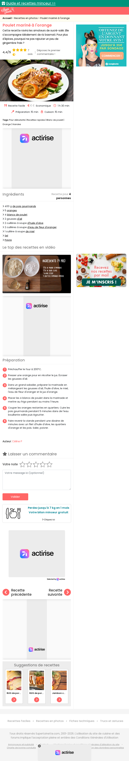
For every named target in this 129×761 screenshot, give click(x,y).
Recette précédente (21, 592)
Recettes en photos (26, 18)
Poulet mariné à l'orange (55, 18)
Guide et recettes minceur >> (31, 3)
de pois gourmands (24, 206)
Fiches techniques (81, 721)
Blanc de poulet (55, 119)
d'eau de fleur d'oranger (42, 227)
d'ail (19, 219)
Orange (7, 124)
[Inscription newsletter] (101, 270)
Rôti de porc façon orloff (21, 693)
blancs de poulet (17, 214)
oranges (12, 210)
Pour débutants (17, 119)
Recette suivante (55, 592)
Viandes (16, 124)
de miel (30, 231)
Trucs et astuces (111, 721)
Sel (6, 235)
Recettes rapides (36, 119)
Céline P (17, 441)
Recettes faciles (19, 721)
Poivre (8, 240)
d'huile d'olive (35, 223)
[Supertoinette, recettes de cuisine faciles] (7, 10)
